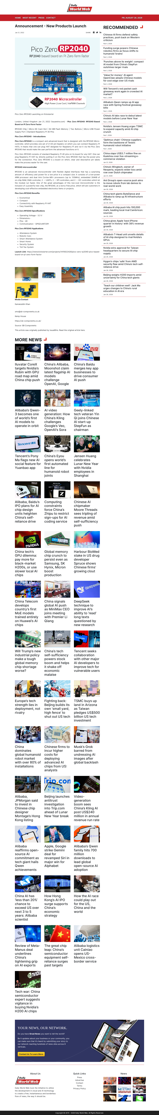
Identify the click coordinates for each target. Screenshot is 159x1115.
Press (79, 1077)
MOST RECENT (30, 18)
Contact (79, 1083)
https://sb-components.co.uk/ (28, 321)
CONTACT (51, 18)
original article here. (76, 330)
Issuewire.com (58, 121)
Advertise (79, 1080)
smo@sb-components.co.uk (27, 311)
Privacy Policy (79, 1088)
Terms (79, 1086)
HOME (18, 18)
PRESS (41, 18)
